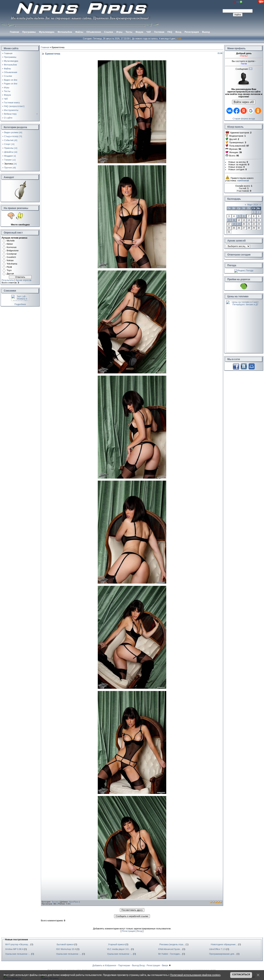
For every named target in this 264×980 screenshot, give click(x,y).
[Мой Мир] (251, 366)
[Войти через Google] (251, 110)
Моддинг (8, 156)
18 (234, 224)
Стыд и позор (11, 136)
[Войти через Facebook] (236, 111)
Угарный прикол (116, 944)
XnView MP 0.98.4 (14, 949)
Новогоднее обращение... (224, 944)
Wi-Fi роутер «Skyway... (17, 944)
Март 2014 (252, 204)
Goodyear (12, 254)
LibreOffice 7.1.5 (217, 949)
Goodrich (11, 257)
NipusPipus (74, 902)
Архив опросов (23, 280)
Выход (135, 965)
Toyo (9, 270)
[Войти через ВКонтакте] (229, 111)
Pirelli (9, 267)
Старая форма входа (244, 118)
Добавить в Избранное (104, 965)
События (8, 140)
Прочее (8, 167)
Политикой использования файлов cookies (195, 975)
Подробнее (20, 304)
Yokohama (12, 263)
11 (234, 220)
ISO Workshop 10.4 (66, 949)
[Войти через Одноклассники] (258, 111)
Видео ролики (11, 132)
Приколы (8, 148)
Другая (10, 273)
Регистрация (128, 931)
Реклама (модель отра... (172, 944)
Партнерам (124, 965)
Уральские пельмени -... (18, 954)
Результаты (8, 280)
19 (239, 224)
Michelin (11, 240)
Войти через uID (244, 102)
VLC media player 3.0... (118, 949)
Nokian (10, 260)
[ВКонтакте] (243, 366)
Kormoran (11, 247)
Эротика (8, 163)
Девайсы (8, 152)
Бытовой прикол (65, 944)
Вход (139, 931)
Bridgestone (13, 250)
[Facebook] (236, 366)
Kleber (10, 244)
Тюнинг (8, 159)
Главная (45, 47)
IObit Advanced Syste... (170, 949)
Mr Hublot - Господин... (170, 954)
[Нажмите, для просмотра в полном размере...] (132, 162)
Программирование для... (222, 954)
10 (229, 220)
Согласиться (241, 974)
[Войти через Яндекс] (243, 111)
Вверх (165, 965)
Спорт (7, 144)
